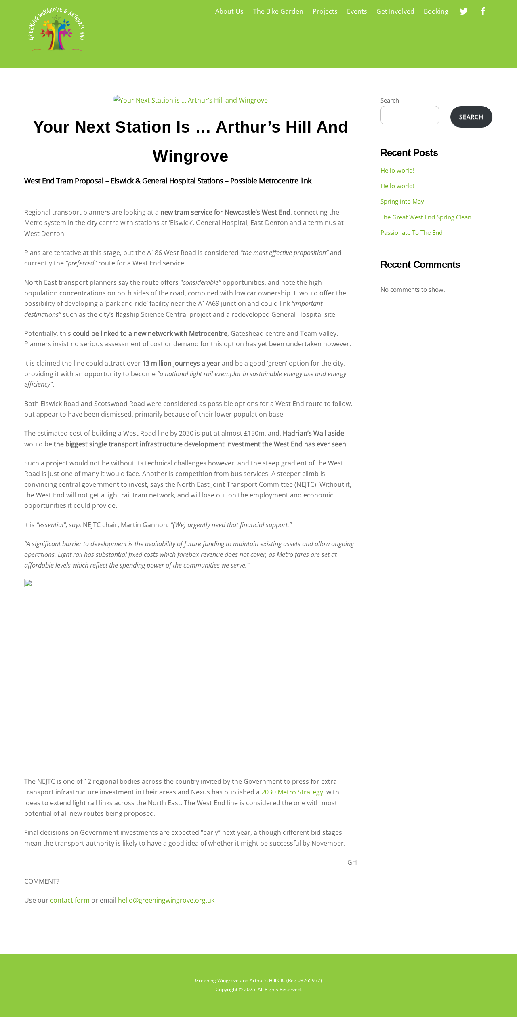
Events (357, 11)
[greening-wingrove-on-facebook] (483, 10)
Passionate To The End (411, 232)
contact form (70, 900)
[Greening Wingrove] (56, 52)
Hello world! (397, 170)
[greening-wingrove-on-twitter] (464, 10)
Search (389, 100)
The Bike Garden (278, 11)
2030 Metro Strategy (292, 791)
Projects (325, 11)
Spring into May (402, 201)
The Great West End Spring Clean (425, 217)
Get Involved (395, 11)
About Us (229, 11)
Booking (436, 11)
